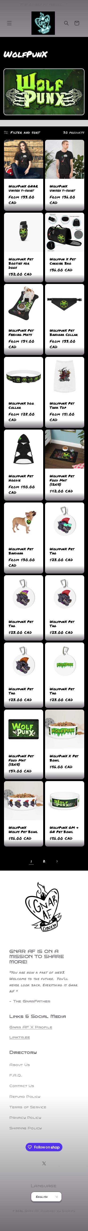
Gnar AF (32, 1211)
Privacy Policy (25, 1118)
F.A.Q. (15, 1075)
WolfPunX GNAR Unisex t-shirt (23, 188)
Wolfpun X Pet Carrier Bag (63, 261)
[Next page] (57, 861)
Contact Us (21, 1086)
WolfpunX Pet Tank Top (62, 405)
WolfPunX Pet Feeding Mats (21, 332)
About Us (19, 1065)
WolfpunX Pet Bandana (21, 551)
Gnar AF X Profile (30, 1027)
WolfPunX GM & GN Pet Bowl (64, 829)
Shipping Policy (25, 1128)
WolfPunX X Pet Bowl (64, 758)
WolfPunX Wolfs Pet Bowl (23, 829)
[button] (9, 23)
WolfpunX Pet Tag (62, 551)
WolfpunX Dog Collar (21, 405)
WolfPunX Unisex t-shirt (62, 188)
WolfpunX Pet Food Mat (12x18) (62, 480)
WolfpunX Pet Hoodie (21, 478)
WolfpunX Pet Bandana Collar (64, 332)
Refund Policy (24, 1097)
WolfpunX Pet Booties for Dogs (21, 263)
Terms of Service (27, 1107)
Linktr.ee (19, 1037)
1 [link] (31, 861)
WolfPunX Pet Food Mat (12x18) (21, 760)
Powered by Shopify (58, 1211)
